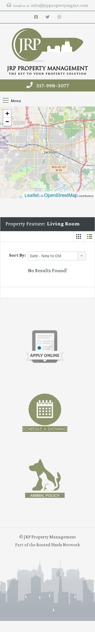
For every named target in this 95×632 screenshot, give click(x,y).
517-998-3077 (52, 85)
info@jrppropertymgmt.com (59, 5)
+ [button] (7, 113)
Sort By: (17, 255)
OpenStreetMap (61, 194)
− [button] (7, 121)
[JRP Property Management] (47, 52)
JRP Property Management (50, 536)
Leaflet (32, 194)
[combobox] (57, 255)
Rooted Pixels (49, 544)
